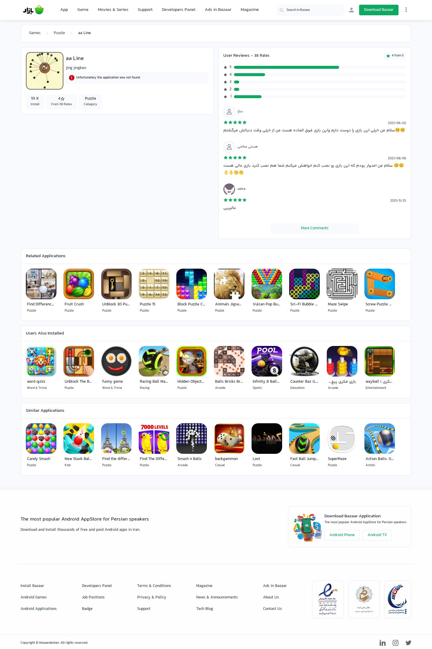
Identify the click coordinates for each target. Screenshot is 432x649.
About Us (271, 597)
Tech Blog (204, 609)
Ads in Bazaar (218, 10)
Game (82, 10)
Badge (87, 609)
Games (35, 33)
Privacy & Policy (151, 597)
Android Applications (39, 609)
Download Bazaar (379, 10)
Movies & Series (113, 10)
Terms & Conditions (154, 586)
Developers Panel (178, 10)
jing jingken (76, 68)
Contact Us (272, 609)
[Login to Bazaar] (351, 10)
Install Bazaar (32, 586)
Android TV (377, 535)
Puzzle (59, 33)
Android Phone (342, 535)
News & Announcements (217, 597)
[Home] (33, 10)
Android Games (34, 597)
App (64, 10)
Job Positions (93, 597)
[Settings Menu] (406, 9)
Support (145, 10)
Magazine (250, 10)
